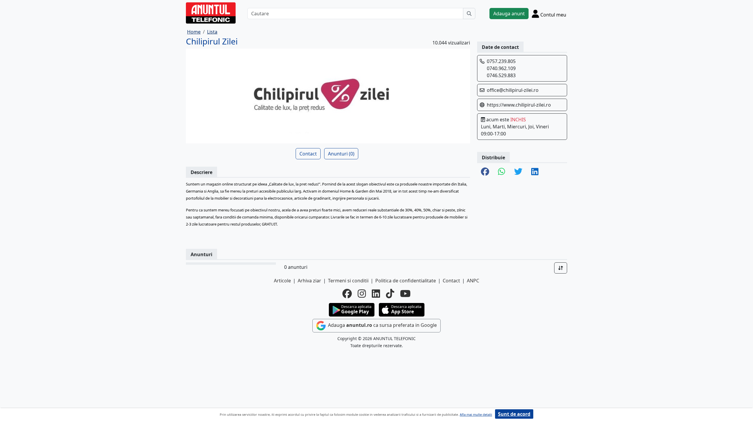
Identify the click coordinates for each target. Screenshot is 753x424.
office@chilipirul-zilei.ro (513, 90)
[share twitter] (518, 171)
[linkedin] (376, 293)
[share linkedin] (534, 171)
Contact (308, 153)
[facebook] (347, 293)
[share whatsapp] (501, 171)
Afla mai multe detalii (476, 414)
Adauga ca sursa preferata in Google (382, 325)
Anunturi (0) (341, 153)
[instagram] (362, 293)
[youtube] (405, 293)
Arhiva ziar (309, 280)
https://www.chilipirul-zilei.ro (519, 105)
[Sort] (560, 268)
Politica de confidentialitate (405, 280)
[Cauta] (469, 13)
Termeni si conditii (348, 280)
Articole (282, 280)
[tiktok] (390, 293)
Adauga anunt (509, 13)
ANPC (473, 280)
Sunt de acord (514, 414)
